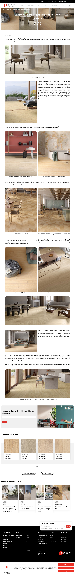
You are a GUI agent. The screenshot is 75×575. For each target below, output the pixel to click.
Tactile (39, 551)
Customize (65, 567)
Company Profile (18, 535)
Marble (28, 537)
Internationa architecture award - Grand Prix (8, 536)
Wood (28, 542)
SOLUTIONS (40, 532)
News (10, 9)
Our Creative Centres (54, 542)
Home (3, 9)
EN (69, 1)
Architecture (17, 537)
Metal (28, 540)
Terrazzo (28, 550)
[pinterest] (35, 25)
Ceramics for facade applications (42, 538)
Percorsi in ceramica (7, 541)
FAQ (62, 535)
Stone (28, 535)
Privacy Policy (64, 540)
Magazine (7, 9)
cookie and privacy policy (41, 569)
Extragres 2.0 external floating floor (42, 544)
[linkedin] (40, 25)
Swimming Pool (41, 547)
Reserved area (64, 537)
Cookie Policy (64, 542)
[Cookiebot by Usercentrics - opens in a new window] (7, 573)
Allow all (65, 564)
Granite (28, 548)
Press (51, 540)
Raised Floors (41, 541)
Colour (28, 544)
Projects (5, 547)
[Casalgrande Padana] (9, 5)
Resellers (51, 535)
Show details (16, 572)
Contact (51, 537)
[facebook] (37, 25)
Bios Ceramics (41, 549)
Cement (28, 546)
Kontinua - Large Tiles (42, 535)
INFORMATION (64, 532)
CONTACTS (52, 532)
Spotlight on (6, 532)
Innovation (17, 540)
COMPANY (17, 532)
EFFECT (28, 532)
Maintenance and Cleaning (41, 554)
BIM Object (5, 545)
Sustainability (6, 539)
